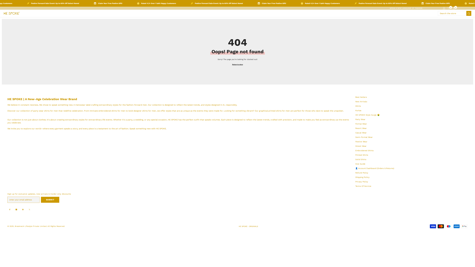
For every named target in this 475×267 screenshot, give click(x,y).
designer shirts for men (144, 111)
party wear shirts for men (45, 111)
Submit (50, 200)
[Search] (454, 13)
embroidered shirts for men (111, 111)
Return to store (237, 64)
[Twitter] (29, 209)
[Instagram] (16, 209)
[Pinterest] (23, 209)
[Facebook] (9, 209)
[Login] (444, 8)
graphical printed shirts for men (274, 111)
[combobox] (452, 13)
